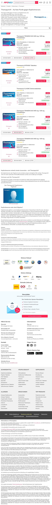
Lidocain (20, 386)
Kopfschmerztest (23, 221)
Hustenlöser (21, 397)
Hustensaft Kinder (22, 408)
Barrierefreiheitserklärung (32, 416)
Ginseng (38, 386)
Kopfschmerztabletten (6, 373)
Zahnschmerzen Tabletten (7, 386)
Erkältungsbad (21, 401)
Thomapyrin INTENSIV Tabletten (27, 65)
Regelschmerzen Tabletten (7, 384)
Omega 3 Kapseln (40, 382)
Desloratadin (4, 408)
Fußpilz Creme (39, 403)
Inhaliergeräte (21, 404)
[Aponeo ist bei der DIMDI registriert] (20, 262)
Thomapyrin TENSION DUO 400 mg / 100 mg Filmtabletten (30, 37)
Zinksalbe (38, 399)
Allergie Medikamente (6, 395)
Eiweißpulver (39, 375)
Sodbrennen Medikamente (24, 375)
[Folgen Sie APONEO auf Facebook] (28, 345)
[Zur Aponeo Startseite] (8, 2)
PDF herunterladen (13, 204)
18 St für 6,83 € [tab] (18, 58)
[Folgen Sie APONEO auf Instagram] (35, 345)
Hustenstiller (21, 395)
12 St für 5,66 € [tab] (7, 58)
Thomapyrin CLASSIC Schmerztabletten (29, 88)
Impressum (36, 414)
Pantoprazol (39, 401)
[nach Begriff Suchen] (36, 2)
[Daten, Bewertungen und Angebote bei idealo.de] (39, 262)
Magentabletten (22, 384)
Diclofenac (3, 379)
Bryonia (37, 408)
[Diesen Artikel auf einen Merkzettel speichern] (48, 53)
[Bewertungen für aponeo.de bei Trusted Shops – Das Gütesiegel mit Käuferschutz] (6, 262)
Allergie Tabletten (5, 397)
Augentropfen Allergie (6, 399)
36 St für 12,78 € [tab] (29, 58)
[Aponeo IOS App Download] (30, 353)
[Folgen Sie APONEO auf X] (31, 345)
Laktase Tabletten (40, 384)
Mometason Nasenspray (7, 401)
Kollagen (38, 379)
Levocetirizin (4, 404)
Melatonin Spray (40, 377)
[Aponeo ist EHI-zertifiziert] (13, 262)
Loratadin (3, 406)
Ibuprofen (3, 380)
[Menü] (2, 2)
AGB (6, 414)
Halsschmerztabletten (23, 399)
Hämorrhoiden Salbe (23, 380)
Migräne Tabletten (5, 375)
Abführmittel (21, 382)
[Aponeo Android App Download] (39, 353)
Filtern (26, 28)
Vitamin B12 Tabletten (41, 380)
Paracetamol (4, 382)
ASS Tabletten (4, 377)
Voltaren (20, 379)
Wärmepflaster (22, 373)
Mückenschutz (39, 404)
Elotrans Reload (39, 373)
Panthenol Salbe (40, 406)
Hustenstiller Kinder (23, 406)
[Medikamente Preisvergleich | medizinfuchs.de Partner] (46, 262)
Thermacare (21, 377)
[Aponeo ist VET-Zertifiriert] (26, 262)
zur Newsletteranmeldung (34, 316)
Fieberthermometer (40, 395)
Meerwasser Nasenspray (24, 403)
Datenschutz (44, 414)
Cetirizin (3, 403)
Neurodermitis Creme (41, 397)
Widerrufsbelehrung (14, 414)
